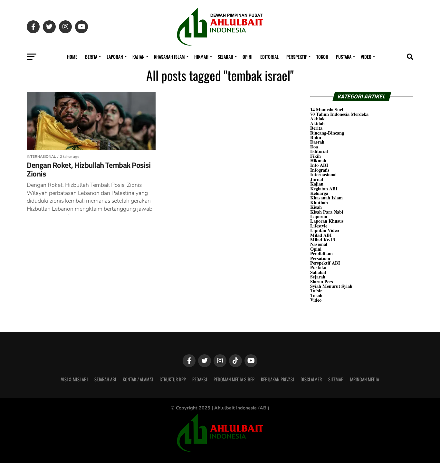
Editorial (269, 56)
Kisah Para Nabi (326, 211)
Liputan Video (324, 230)
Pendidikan (321, 253)
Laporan (115, 56)
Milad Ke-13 (322, 239)
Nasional (318, 244)
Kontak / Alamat (138, 379)
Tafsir (316, 290)
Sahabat (318, 272)
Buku (315, 137)
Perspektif (296, 56)
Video (366, 56)
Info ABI (319, 165)
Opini (248, 56)
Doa (314, 146)
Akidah (317, 123)
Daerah (317, 141)
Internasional (323, 174)
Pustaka (343, 56)
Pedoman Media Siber (234, 379)
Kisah (316, 207)
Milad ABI (321, 235)
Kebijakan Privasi (277, 379)
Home (72, 56)
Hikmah (201, 56)
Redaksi (199, 379)
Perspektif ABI (325, 262)
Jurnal (316, 179)
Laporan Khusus (327, 220)
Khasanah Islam (169, 56)
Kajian (138, 56)
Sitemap (335, 379)
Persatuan (320, 258)
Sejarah (225, 56)
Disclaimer (311, 379)
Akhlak (317, 118)
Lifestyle (318, 225)
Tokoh (322, 56)
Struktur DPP (173, 379)
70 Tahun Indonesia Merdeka (339, 114)
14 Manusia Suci (326, 109)
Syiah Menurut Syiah (331, 286)
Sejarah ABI (105, 379)
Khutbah (319, 202)
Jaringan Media (364, 379)
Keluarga (319, 193)
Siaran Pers (321, 281)
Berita (91, 56)
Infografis (320, 169)
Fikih (315, 156)
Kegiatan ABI (324, 188)
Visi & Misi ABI (74, 379)
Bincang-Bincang (327, 132)
